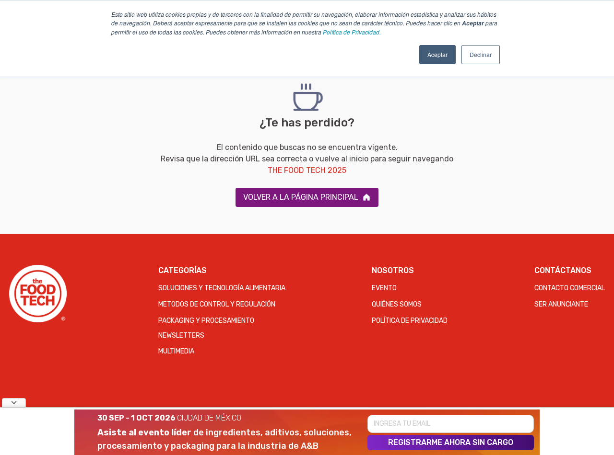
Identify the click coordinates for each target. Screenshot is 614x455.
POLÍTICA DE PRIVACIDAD (410, 321)
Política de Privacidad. (352, 32)
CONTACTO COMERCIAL (569, 288)
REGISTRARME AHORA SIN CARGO (450, 442)
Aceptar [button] (437, 54)
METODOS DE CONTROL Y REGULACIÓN (216, 304)
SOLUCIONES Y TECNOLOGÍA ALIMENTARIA (221, 288)
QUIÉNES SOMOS (397, 304)
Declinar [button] (481, 54)
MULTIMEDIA (176, 351)
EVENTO (384, 288)
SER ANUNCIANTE (561, 304)
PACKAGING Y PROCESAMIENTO (206, 321)
